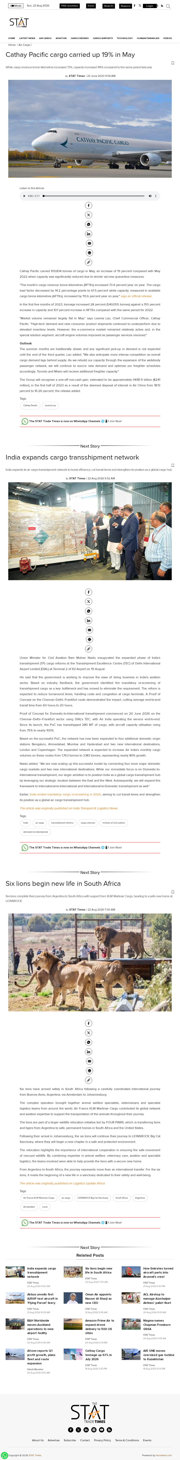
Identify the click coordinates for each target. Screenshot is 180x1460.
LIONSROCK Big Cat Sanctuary (93, 1197)
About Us (38, 1440)
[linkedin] (86, 1429)
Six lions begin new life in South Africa (63, 883)
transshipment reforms (62, 822)
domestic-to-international (35, 832)
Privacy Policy (102, 1440)
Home (11, 38)
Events (91, 5)
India (25, 822)
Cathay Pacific (30, 405)
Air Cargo (24, 45)
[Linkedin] (88, 233)
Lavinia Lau (50, 405)
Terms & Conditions (127, 1440)
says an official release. (136, 296)
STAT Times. (35, 1455)
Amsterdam (29, 1206)
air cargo (40, 822)
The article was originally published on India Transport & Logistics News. (69, 808)
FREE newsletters (69, 5)
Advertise (54, 1440)
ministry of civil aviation (113, 822)
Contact (85, 1440)
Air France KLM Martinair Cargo (38, 1197)
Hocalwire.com (164, 1455)
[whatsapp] (88, 224)
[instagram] (94, 1429)
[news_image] (15, 1272)
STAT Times (33, 1283)
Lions (45, 1206)
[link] (88, 262)
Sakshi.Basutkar (35, 1369)
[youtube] (101, 1429)
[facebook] (134, 5)
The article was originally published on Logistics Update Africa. (62, 1183)
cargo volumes (88, 822)
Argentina (140, 1197)
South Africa (122, 1197)
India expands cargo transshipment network (72, 457)
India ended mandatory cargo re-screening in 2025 (65, 794)
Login (149, 6)
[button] (90, 63)
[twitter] (140, 5)
